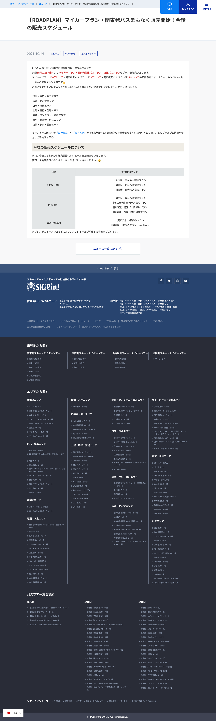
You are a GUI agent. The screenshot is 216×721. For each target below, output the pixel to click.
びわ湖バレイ (159, 570)
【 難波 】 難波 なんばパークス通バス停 (44, 616)
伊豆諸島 (57, 701)
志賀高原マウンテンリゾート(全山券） (128, 529)
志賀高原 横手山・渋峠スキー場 (126, 512)
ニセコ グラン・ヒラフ (37, 415)
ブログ (97, 321)
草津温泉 (112, 701)
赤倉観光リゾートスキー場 (124, 406)
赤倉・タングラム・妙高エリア (128, 399)
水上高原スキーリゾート (38, 578)
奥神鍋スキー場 (160, 540)
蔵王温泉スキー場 (36, 450)
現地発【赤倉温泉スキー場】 (98, 637)
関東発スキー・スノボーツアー (43, 353)
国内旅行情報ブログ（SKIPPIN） (144, 701)
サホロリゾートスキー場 (38, 432)
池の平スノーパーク (80, 433)
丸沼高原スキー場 (36, 573)
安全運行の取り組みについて (134, 321)
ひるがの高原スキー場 (162, 475)
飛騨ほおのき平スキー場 (163, 505)
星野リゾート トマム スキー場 (41, 423)
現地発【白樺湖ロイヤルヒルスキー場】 (156, 641)
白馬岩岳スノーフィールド (124, 446)
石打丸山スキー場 (80, 473)
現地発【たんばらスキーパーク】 (153, 658)
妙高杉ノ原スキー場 (121, 419)
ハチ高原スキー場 (161, 561)
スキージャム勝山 (161, 463)
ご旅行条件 (158, 321)
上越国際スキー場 (80, 460)
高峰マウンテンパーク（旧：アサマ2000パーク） (170, 443)
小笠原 (79, 701)
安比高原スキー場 (36, 488)
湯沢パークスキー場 (80, 494)
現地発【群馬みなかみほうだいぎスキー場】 (157, 679)
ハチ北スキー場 (160, 565)
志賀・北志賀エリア (122, 505)
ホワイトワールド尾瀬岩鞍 (39, 548)
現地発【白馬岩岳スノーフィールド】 (155, 620)
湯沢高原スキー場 (80, 486)
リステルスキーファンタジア (40, 475)
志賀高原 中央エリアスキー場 (125, 533)
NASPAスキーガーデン (81, 490)
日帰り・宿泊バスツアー (95, 701)
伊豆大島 (68, 701)
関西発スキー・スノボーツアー (88, 353)
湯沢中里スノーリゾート (82, 452)
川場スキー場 (34, 531)
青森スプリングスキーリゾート (41, 484)
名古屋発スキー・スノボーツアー (130, 353)
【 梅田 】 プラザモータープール (41, 612)
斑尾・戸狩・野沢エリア (125, 476)
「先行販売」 (63, 132)
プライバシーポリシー (67, 326)
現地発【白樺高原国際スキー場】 (153, 649)
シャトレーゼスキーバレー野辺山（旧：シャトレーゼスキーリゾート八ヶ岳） (170, 432)
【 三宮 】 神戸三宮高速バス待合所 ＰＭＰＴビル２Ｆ (49, 607)
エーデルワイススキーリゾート (41, 511)
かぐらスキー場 (79, 507)
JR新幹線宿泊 (34, 380)
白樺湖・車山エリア (81, 414)
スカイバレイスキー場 (162, 544)
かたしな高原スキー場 (37, 565)
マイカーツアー (161, 359)
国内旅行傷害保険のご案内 (39, 326)
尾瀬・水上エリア (36, 518)
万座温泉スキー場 (36, 552)
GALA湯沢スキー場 (80, 481)
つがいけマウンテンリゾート (125, 437)
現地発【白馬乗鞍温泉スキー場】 (153, 624)
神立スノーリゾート (80, 469)
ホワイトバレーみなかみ (38, 569)
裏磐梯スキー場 (35, 492)
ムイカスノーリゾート (81, 502)
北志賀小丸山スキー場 (122, 525)
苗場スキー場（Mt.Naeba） (83, 456)
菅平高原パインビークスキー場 (166, 438)
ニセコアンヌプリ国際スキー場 (41, 419)
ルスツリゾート (35, 406)
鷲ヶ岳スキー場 (160, 488)
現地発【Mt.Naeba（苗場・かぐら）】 (101, 666)
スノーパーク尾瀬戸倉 (37, 561)
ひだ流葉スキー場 (161, 501)
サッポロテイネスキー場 (38, 436)
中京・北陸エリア (161, 456)
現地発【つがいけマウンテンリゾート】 (156, 616)
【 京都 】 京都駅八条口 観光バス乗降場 (44, 620)
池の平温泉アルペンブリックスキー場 (128, 410)
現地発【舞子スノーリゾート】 (98, 662)
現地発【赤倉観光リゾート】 (98, 641)
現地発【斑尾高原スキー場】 (98, 607)
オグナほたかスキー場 (37, 557)
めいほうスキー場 (161, 484)
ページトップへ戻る (108, 268)
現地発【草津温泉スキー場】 (152, 633)
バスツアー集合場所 (40, 594)
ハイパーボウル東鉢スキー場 (165, 553)
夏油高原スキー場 (36, 465)
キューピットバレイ (80, 498)
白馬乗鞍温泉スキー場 (122, 454)
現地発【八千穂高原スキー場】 (152, 675)
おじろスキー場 (160, 528)
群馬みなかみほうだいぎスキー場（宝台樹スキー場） (47, 526)
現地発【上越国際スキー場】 (98, 654)
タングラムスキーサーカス (124, 498)
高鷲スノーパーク (161, 471)
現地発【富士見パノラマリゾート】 (154, 662)
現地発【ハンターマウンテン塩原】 (154, 671)
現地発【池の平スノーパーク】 (152, 637)
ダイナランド (159, 467)
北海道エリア (34, 399)
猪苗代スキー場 (35, 479)
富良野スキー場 (35, 427)
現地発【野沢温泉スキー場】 (98, 612)
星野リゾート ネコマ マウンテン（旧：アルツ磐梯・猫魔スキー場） (47, 470)
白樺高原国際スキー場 (81, 425)
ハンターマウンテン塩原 (38, 506)
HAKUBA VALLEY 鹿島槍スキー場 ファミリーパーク (130, 463)
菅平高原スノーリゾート (163, 415)
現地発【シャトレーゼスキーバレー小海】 (157, 666)
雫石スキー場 (34, 461)
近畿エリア (158, 521)
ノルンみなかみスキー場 (38, 544)
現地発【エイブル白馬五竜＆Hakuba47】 (103, 683)
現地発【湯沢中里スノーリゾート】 (100, 679)
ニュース (85, 321)
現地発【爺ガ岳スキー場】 (151, 607)
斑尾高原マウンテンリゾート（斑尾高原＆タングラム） (130, 484)
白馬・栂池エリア (121, 431)
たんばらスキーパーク (37, 535)
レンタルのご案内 (68, 321)
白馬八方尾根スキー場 (122, 459)
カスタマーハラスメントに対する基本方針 (101, 326)
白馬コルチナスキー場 (122, 450)
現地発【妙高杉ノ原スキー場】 (98, 645)
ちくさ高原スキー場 (161, 549)
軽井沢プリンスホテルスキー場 (166, 423)
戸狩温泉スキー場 (120, 494)
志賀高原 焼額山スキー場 (123, 538)
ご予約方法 (111, 321)
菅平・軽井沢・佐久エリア (166, 399)
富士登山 (123, 701)
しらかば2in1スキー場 (81, 421)
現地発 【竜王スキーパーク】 (98, 620)
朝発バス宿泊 (34, 371)
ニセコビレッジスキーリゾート (41, 410)
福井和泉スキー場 (161, 513)
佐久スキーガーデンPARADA (165, 410)
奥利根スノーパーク (36, 540)
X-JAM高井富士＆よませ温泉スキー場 (128, 521)
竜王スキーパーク (120, 517)
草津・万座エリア (80, 399)
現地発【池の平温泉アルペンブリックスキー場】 (105, 649)
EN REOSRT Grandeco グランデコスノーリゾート (47, 455)
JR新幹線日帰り (35, 375)
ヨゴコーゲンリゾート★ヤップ (166, 582)
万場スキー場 (159, 574)
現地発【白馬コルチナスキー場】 (153, 628)
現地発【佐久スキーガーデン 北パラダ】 (157, 687)
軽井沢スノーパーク (161, 419)
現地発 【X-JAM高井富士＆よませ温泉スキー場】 (105, 624)
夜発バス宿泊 (34, 363)
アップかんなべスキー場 (163, 536)
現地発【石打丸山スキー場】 (98, 671)
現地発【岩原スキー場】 (96, 675)
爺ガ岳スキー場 (120, 469)
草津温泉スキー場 (80, 406)
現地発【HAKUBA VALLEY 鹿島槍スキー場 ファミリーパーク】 (109, 688)
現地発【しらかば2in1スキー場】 (153, 645)
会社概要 (31, 321)
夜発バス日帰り (35, 359)
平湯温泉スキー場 (161, 509)
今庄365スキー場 (160, 492)
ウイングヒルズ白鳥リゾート (165, 496)
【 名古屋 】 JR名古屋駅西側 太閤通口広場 (45, 624)
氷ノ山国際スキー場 (161, 532)
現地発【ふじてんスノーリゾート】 (154, 683)
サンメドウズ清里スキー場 (164, 427)
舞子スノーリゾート (80, 464)
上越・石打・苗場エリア (84, 445)
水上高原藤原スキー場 (37, 582)
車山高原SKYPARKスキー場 (83, 437)
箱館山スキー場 (160, 557)
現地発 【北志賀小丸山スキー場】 (99, 628)
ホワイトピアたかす (161, 479)
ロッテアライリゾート (122, 423)
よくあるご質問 (47, 321)
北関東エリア (34, 500)
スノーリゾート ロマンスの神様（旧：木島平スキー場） (130, 542)
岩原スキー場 (78, 477)
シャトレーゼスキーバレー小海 (166, 448)
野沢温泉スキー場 (120, 490)
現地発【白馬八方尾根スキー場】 (153, 612)
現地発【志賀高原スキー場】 (98, 633)
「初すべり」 (79, 132)
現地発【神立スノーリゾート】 (98, 658)
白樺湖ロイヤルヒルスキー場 (84, 429)
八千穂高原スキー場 (161, 406)
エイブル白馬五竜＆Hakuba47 (125, 442)
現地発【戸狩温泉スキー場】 (98, 616)
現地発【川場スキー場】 (150, 654)
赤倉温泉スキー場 (120, 415)
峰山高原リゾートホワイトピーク (167, 578)
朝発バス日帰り (35, 367)
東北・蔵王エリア (36, 443)
